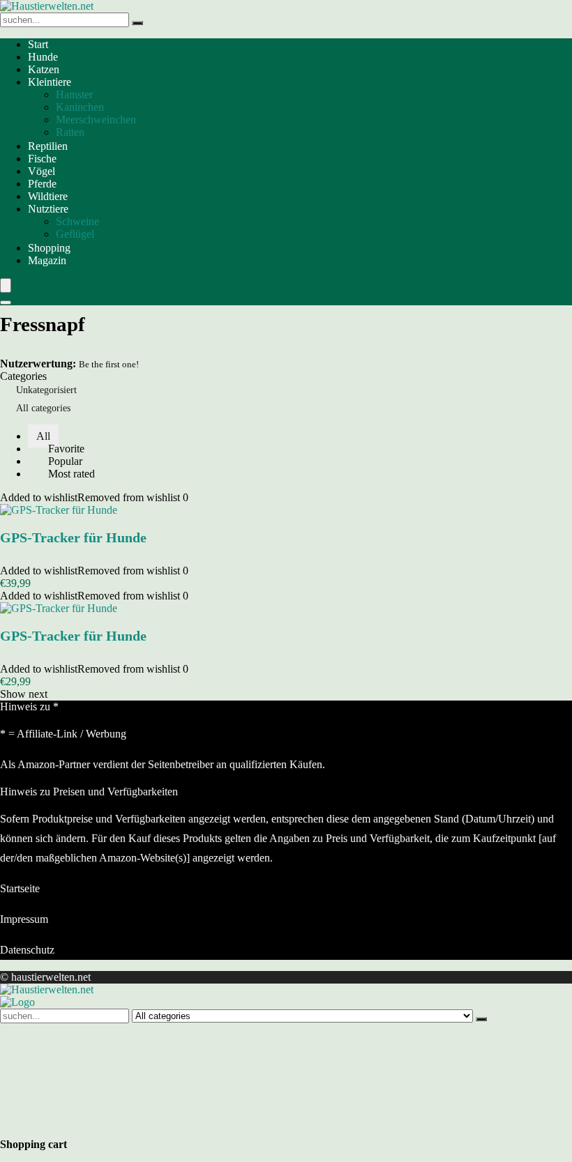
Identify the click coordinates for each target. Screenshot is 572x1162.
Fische (42, 159)
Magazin (47, 260)
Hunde (43, 57)
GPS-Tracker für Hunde (73, 537)
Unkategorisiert (46, 390)
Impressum (24, 919)
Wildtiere (48, 196)
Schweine (77, 221)
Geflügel (75, 234)
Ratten (70, 132)
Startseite (20, 888)
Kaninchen (80, 107)
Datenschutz (27, 950)
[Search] (5, 302)
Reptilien (48, 146)
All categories (43, 408)
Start (38, 44)
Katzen (43, 69)
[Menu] (5, 285)
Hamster (74, 94)
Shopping (49, 248)
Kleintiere (49, 82)
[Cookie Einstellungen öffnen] (104, 1124)
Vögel (41, 171)
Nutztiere (48, 209)
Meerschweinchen (96, 119)
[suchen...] (137, 23)
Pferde (42, 184)
